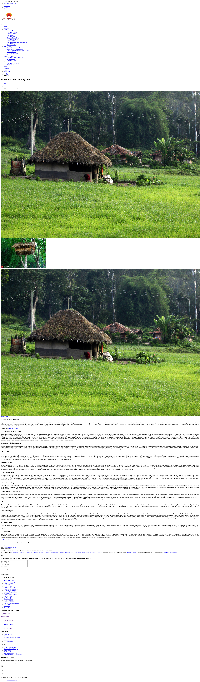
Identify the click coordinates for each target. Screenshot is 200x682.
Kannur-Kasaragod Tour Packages (15, 47)
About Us (6, 28)
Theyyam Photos (11, 43)
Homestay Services (131, 552)
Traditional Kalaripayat (12, 53)
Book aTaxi (7, 607)
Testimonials (7, 6)
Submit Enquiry (4, 545)
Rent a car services (90, 552)
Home (5, 26)
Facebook (6, 68)
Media (5, 8)
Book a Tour (7, 606)
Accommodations (11, 52)
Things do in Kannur (39, 552)
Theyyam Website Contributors (11, 603)
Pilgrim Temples (8, 634)
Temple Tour (73, 552)
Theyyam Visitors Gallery (13, 39)
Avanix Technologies (12, 680)
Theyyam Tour (14, 552)
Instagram (6, 73)
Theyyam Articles (11, 45)
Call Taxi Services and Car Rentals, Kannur (17, 50)
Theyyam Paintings (8, 600)
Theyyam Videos (11, 40)
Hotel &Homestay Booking (10, 653)
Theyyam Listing (8, 586)
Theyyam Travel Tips (9, 583)
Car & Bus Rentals (8, 641)
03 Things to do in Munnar (8, 539)
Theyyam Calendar (11, 33)
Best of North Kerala (9, 56)
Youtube (6, 74)
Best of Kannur (7, 46)
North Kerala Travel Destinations (15, 57)
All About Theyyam (12, 31)
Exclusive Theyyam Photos (10, 592)
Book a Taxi (99, 552)
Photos (5, 61)
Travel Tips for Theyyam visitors (12, 637)
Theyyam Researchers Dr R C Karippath (17, 42)
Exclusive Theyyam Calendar (11, 589)
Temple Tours (7, 650)
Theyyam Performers (12, 32)
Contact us (6, 7)
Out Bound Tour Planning (170, 552)
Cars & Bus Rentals (9, 651)
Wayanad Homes (11, 59)
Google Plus (7, 71)
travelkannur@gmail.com (10, 547)
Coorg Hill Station (11, 60)
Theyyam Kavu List (12, 36)
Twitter (5, 70)
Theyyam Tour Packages (13, 38)
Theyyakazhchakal (8, 599)
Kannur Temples (11, 54)
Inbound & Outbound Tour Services (13, 654)
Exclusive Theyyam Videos (10, 590)
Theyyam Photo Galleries (13, 63)
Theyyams (6, 635)
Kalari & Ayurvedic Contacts (62, 552)
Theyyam (6, 29)
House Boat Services (49, 552)
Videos (5, 66)
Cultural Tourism (81, 552)
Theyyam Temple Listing (10, 587)
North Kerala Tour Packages (26, 552)
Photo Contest (10, 64)
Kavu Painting (7, 604)
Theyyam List (10, 35)
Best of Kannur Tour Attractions (15, 49)
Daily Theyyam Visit (9, 580)
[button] (3, 416)
